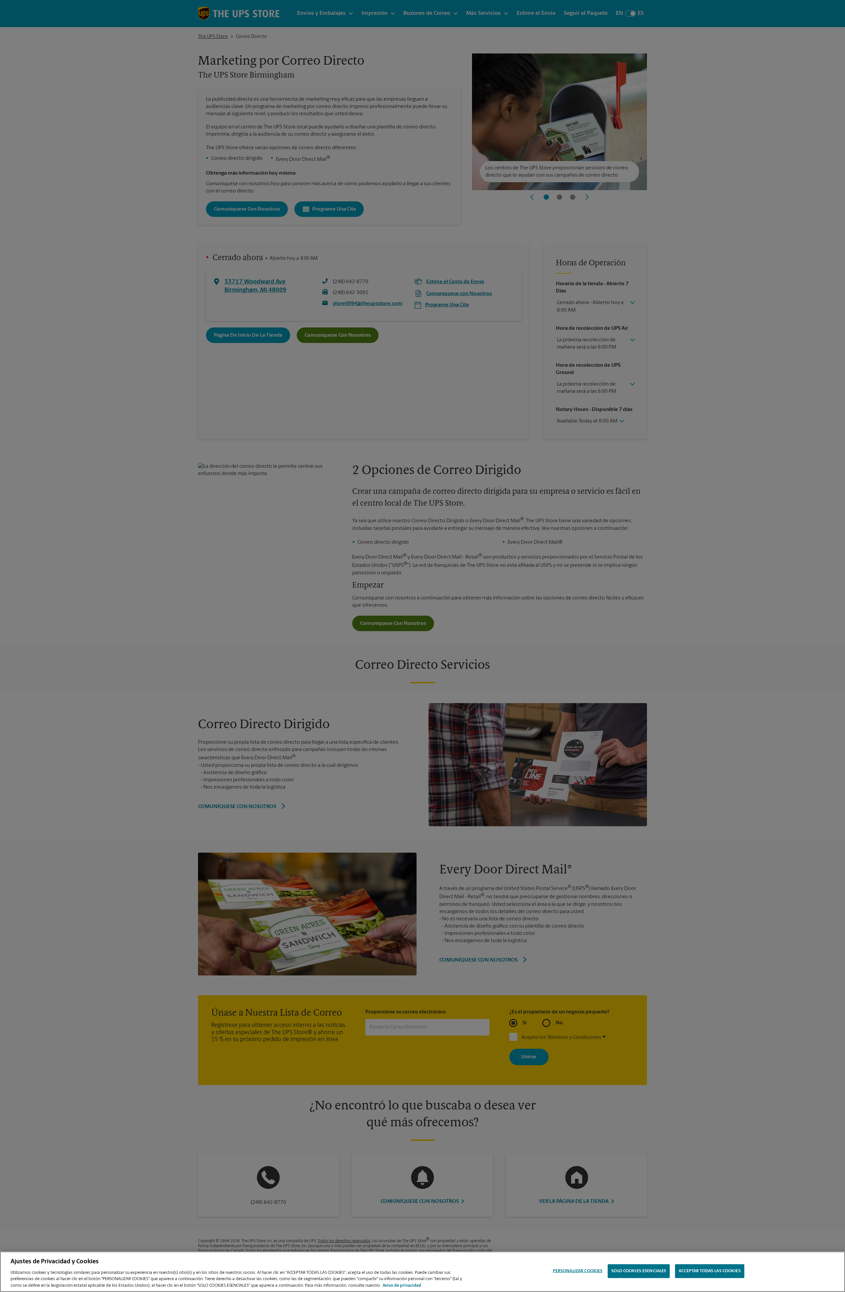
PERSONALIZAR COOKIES (578, 1271)
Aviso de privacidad (402, 1285)
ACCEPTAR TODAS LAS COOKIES (709, 1271)
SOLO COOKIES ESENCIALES (638, 1271)
